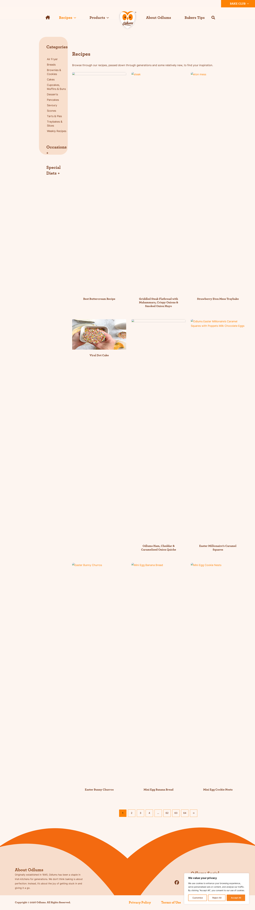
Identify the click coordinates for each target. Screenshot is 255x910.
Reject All (216, 897)
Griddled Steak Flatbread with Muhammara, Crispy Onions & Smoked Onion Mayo (158, 302)
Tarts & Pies (54, 116)
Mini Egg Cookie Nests (218, 789)
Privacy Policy (140, 902)
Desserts (52, 94)
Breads (51, 64)
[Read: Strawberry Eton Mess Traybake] (218, 182)
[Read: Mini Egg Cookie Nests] (218, 673)
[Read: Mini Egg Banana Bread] (158, 673)
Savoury (52, 105)
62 (167, 812)
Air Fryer (52, 59)
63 (175, 812)
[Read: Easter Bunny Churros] (99, 673)
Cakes (51, 79)
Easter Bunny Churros (99, 789)
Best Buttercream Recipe (99, 298)
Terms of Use (171, 902)
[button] (247, 3)
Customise (197, 897)
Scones (51, 110)
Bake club (238, 3)
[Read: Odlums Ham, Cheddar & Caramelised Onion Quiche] (158, 429)
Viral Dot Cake (99, 355)
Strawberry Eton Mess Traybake (218, 298)
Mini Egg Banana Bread (158, 789)
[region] (216, 888)
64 (184, 812)
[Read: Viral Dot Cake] (99, 334)
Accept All (236, 897)
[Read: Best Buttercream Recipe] (99, 182)
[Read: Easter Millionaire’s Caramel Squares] (218, 429)
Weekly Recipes (56, 131)
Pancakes (53, 99)
